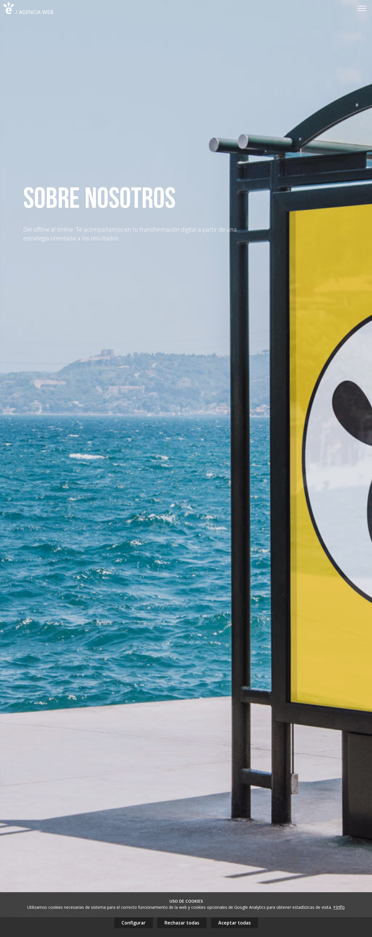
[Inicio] (8, 8)
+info (339, 907)
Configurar (133, 923)
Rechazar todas (181, 923)
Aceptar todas (234, 923)
